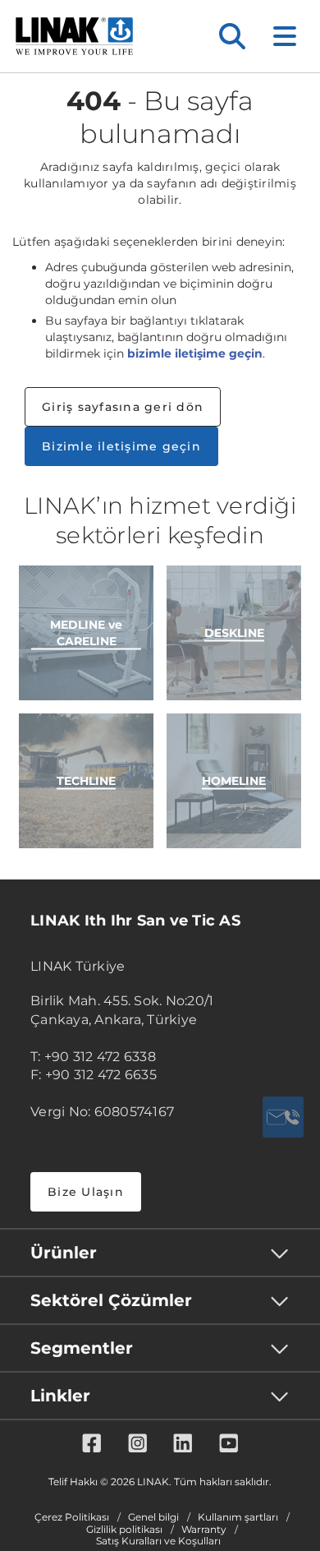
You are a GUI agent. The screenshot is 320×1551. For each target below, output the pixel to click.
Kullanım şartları (238, 1517)
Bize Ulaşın (86, 1191)
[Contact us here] (283, 1117)
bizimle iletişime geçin (195, 353)
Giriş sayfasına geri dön (122, 406)
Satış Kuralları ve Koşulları (158, 1541)
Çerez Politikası (71, 1517)
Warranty (203, 1529)
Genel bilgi (153, 1517)
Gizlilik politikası (124, 1529)
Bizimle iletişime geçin (121, 446)
